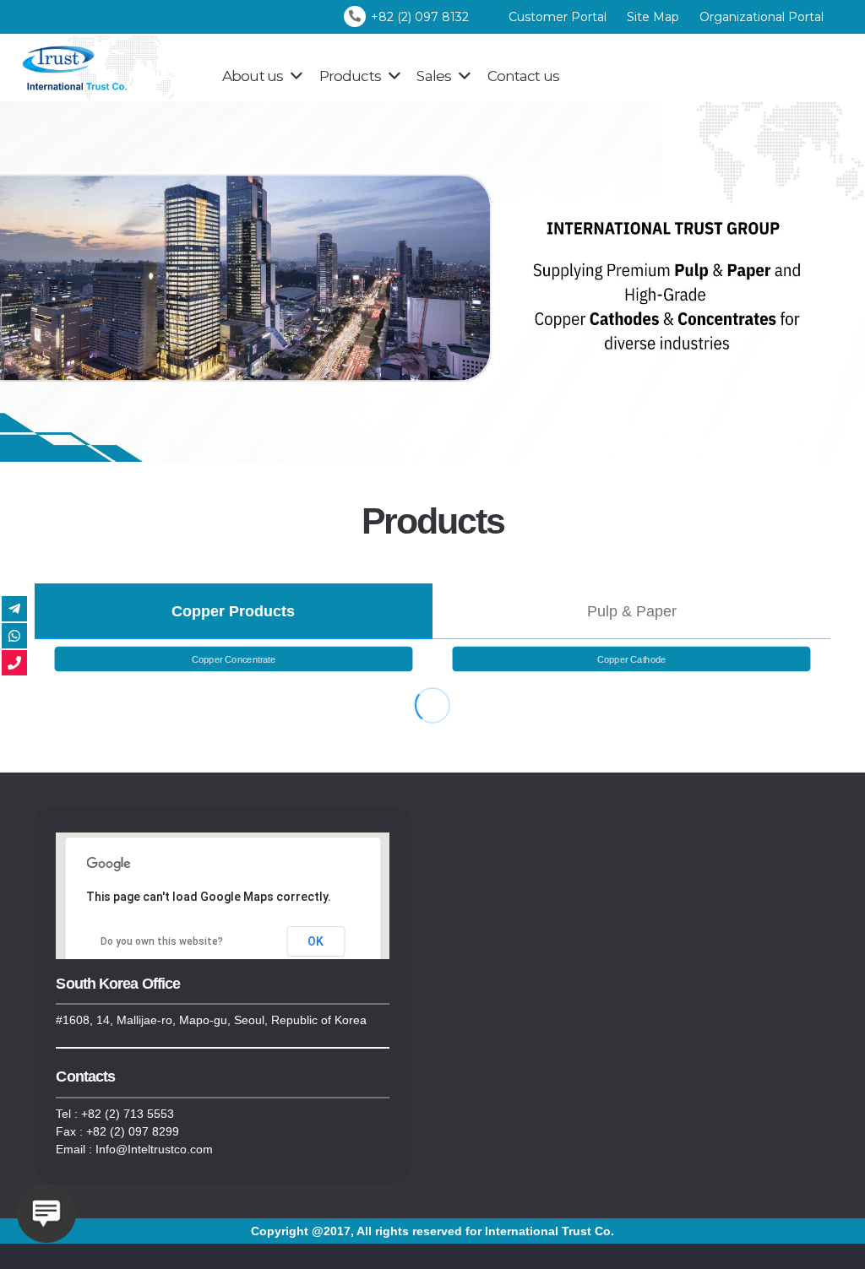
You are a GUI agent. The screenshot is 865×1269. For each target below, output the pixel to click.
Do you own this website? (162, 941)
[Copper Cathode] (631, 659)
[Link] (108, 67)
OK (315, 941)
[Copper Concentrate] (233, 659)
